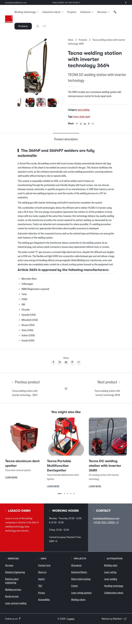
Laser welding (110, 578)
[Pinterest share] (72, 363)
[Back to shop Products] (66, 388)
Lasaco (71, 618)
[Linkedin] (85, 124)
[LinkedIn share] (66, 363)
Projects (71, 12)
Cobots (74, 585)
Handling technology (113, 585)
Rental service (12, 596)
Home (70, 39)
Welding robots (78, 599)
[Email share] (78, 363)
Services (9, 565)
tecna (76, 116)
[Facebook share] (53, 363)
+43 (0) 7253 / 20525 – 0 (105, 522)
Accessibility (44, 599)
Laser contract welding (15, 603)
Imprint (41, 578)
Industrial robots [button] (51, 12)
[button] (115, 12)
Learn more (11, 477)
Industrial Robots (79, 572)
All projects (76, 565)
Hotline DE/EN (66, 3)
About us (42, 572)
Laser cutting (110, 572)
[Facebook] (77, 124)
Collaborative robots (113, 592)
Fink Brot (117, 618)
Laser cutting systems (81, 592)
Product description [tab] (66, 139)
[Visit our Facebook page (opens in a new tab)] (126, 3)
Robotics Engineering (15, 572)
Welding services (13, 589)
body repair (85, 116)
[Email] (93, 124)
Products (23, 26)
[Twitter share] (59, 363)
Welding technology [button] (25, 12)
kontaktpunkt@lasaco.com (16, 3)
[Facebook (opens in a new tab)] (19, 618)
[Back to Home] (9, 19)
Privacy (41, 592)
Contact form (44, 565)
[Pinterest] (89, 124)
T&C (40, 585)
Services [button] (102, 12)
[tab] (19, 102)
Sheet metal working (80, 578)
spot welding (84, 109)
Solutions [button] (85, 12)
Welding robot (110, 565)
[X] (81, 124)
